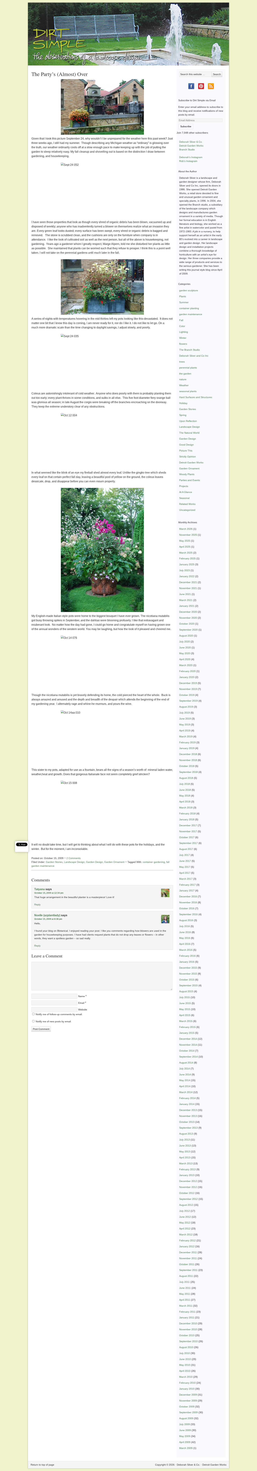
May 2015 (184, 1009)
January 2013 (186, 1175)
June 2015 (185, 1003)
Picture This (185, 450)
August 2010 (186, 1347)
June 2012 (185, 1216)
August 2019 (186, 706)
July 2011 (184, 1282)
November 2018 (188, 760)
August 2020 (186, 635)
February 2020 (187, 671)
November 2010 (188, 1329)
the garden (185, 373)
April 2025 (184, 546)
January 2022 (186, 576)
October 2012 (186, 1193)
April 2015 (184, 1015)
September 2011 (188, 1270)
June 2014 (185, 1074)
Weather (184, 385)
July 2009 (184, 1424)
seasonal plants (188, 391)
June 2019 (185, 718)
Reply (37, 904)
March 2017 (185, 878)
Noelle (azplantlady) (47, 915)
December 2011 (188, 1252)
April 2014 (184, 1086)
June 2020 (185, 647)
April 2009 (184, 1442)
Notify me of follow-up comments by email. (59, 1014)
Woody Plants (186, 474)
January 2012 (186, 1246)
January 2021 (186, 605)
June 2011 (185, 1287)
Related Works (187, 504)
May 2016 (184, 938)
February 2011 (187, 1311)
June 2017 (185, 861)
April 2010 (184, 1370)
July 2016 (184, 926)
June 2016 (185, 932)
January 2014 (186, 1104)
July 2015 (184, 997)
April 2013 (184, 1157)
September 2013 (188, 1127)
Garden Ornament (114, 862)
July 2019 (184, 712)
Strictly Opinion (187, 456)
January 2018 (186, 819)
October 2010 (186, 1335)
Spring (182, 415)
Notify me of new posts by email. (54, 1021)
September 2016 (188, 914)
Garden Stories (54, 862)
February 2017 (187, 884)
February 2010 (187, 1382)
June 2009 (185, 1430)
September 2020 (188, 629)
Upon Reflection (188, 421)
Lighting (183, 332)
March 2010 (185, 1376)
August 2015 (186, 991)
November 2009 (188, 1400)
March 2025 (185, 552)
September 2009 (188, 1412)
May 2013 (184, 1151)
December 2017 (188, 825)
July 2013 (184, 1139)
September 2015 (188, 985)
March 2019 (185, 736)
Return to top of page (42, 1464)
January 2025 (186, 564)
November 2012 (188, 1187)
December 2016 (188, 896)
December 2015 (188, 967)
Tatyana (39, 889)
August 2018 (186, 778)
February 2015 (187, 1027)
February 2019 (187, 742)
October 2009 (186, 1406)
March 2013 (185, 1163)
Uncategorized (187, 510)
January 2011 (186, 1317)
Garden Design (94, 862)
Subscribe (185, 126)
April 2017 (184, 872)
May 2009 (184, 1436)
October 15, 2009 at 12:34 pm (48, 893)
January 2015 (186, 1032)
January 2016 (186, 961)
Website (82, 1009)
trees (182, 361)
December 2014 (188, 1038)
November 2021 (188, 588)
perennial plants (188, 367)
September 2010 (188, 1341)
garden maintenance (190, 314)
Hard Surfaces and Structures (195, 397)
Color (182, 326)
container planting (189, 308)
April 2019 (184, 730)
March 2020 (185, 665)
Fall (181, 320)
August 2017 (186, 849)
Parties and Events (189, 480)
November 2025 (188, 534)
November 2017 (188, 831)
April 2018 (184, 801)
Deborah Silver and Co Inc (193, 355)
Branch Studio (187, 149)
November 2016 (188, 902)
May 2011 (184, 1293)
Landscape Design (74, 862)
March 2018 (185, 807)
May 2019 (184, 724)
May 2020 (184, 653)
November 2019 (188, 689)
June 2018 (185, 789)
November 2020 (188, 617)
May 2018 (184, 795)
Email (81, 1002)
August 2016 (186, 920)
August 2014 (186, 1062)
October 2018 (186, 766)
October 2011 (186, 1264)
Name (81, 996)
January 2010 (186, 1388)
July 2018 (184, 784)
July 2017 (184, 855)
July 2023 (184, 570)
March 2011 (185, 1305)
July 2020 (184, 641)
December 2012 (188, 1181)
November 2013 (188, 1116)
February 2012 (187, 1240)
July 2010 (184, 1353)
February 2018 (187, 813)
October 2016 (186, 908)
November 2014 (188, 1044)
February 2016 (187, 955)
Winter (182, 337)
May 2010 (184, 1365)
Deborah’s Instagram (190, 157)
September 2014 (188, 1056)
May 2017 (184, 866)
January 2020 (186, 677)
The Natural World (189, 432)
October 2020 (186, 623)
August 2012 (186, 1205)
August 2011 (186, 1276)
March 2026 (185, 528)
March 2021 (185, 600)
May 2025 (184, 540)
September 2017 (188, 843)
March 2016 (185, 949)
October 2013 (186, 1122)
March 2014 (185, 1092)
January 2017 (186, 890)
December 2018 (188, 754)
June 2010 (185, 1359)
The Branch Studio (189, 349)
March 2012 (185, 1234)
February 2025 (187, 558)
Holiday (183, 403)
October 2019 (186, 695)
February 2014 (187, 1098)
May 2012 (184, 1222)
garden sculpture (188, 290)
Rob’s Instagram (188, 161)
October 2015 (186, 979)
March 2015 (185, 1021)
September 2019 (188, 700)
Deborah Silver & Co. (128, 29)
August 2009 (186, 1418)
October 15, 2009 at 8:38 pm (48, 919)
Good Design (186, 444)
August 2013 (186, 1133)
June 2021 (185, 594)
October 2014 (186, 1050)
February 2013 (187, 1169)
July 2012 (184, 1210)
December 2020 (188, 611)
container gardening (154, 862)
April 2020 (184, 659)
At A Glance (185, 492)
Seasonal (184, 498)
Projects (183, 486)
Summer (184, 302)
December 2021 (188, 582)
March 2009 (185, 1448)
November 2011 (188, 1258)
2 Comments (73, 858)
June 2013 (185, 1145)
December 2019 (188, 683)
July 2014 (184, 1068)
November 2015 (188, 973)
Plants (182, 296)
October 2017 (186, 837)
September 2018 (188, 772)
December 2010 (188, 1323)
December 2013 (188, 1110)
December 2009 (188, 1394)
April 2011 (184, 1299)
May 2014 (184, 1080)
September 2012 (188, 1199)
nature (182, 379)
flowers (183, 343)
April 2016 (184, 944)
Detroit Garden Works (191, 145)
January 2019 (186, 748)
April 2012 (184, 1228)
